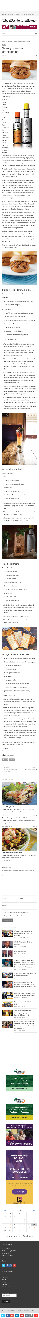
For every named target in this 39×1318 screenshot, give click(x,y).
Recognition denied (20, 951)
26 (19, 1227)
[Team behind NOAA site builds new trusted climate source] (7, 973)
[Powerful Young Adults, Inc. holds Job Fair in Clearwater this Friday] (7, 993)
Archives (4, 1282)
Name (4, 898)
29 (34, 1227)
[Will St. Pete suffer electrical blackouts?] (7, 942)
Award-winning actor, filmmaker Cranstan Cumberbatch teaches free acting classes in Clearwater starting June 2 (24, 1025)
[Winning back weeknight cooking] (19, 829)
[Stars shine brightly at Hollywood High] (7, 1002)
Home (4, 1275)
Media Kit (5, 1284)
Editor (24, 946)
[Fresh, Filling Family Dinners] (19, 783)
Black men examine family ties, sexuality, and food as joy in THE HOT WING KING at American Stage (25, 984)
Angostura (5, 751)
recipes (12, 759)
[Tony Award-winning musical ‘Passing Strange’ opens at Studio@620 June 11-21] (7, 1011)
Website (4, 905)
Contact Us (5, 1277)
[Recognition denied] (7, 951)
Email (22, 898)
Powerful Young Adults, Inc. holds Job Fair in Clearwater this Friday (24, 994)
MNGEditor (26, 937)
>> (34, 1211)
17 (10, 1225)
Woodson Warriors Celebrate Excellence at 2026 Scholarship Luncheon (24, 933)
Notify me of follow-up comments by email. (16, 912)
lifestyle (5, 759)
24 (10, 1227)
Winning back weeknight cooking (12, 853)
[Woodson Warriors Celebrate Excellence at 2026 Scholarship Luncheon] (7, 931)
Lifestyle (4, 44)
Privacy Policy (6, 1287)
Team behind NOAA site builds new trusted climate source (25, 975)
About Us (5, 1280)
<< (5, 1211)
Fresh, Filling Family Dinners (10, 807)
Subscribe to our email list (9, 1293)
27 (10, 1216)
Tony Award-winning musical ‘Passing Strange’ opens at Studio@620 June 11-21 (23, 1013)
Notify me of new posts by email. (13, 916)
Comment (5, 876)
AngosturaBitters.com (10, 248)
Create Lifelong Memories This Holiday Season (16, 818)
